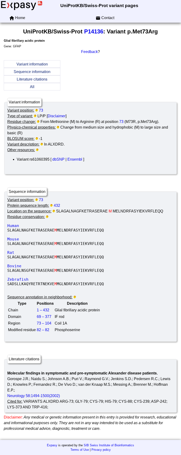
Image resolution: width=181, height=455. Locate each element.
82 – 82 (43, 330)
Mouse (42, 239)
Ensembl (74, 159)
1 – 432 (43, 310)
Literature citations (32, 79)
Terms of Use (79, 449)
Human (42, 225)
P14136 (93, 31)
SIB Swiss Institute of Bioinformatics (109, 445)
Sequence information (32, 72)
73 (41, 110)
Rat (42, 252)
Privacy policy (101, 449)
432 (57, 205)
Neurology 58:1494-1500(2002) (33, 396)
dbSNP (58, 159)
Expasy (52, 445)
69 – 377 (44, 317)
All (32, 87)
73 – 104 (44, 323)
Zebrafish (42, 279)
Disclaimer (57, 116)
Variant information (32, 64)
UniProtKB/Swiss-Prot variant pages (99, 5)
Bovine (42, 266)
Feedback (89, 52)
